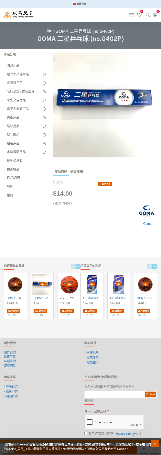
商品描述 (61, 171)
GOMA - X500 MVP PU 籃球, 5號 (16, 298)
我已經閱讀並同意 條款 (115, 434)
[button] (73, 266)
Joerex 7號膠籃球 (69, 298)
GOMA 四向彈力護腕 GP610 (92, 298)
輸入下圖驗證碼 (95, 411)
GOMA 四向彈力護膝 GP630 (119, 298)
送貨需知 (76, 171)
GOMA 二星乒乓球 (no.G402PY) (43, 298)
